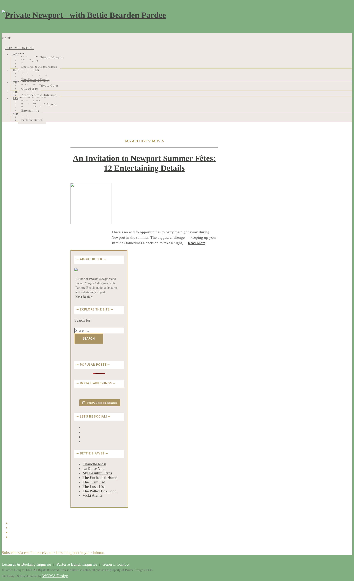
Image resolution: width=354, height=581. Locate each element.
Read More (196, 243)
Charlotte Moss (94, 464)
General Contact (115, 564)
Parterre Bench (32, 120)
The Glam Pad (94, 482)
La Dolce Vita (93, 468)
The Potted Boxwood (100, 491)
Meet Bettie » (84, 296)
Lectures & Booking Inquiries (27, 564)
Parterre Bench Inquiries (77, 564)
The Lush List (94, 486)
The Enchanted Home (100, 477)
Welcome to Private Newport (42, 57)
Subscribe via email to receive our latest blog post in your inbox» (53, 552)
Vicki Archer (92, 495)
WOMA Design (55, 576)
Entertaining (30, 110)
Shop (17, 113)
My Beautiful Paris (97, 473)
